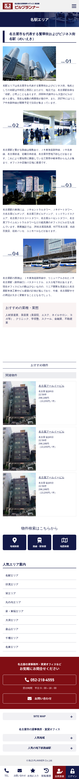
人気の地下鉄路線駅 (39, 747)
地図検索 (64, 546)
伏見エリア (12, 584)
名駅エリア (12, 575)
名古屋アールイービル (51, 385)
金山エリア (12, 629)
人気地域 (39, 737)
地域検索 (14, 546)
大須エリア (12, 620)
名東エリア (12, 647)
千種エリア (12, 638)
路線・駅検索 (39, 546)
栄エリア (11, 593)
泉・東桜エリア (15, 611)
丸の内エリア (13, 602)
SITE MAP (39, 716)
